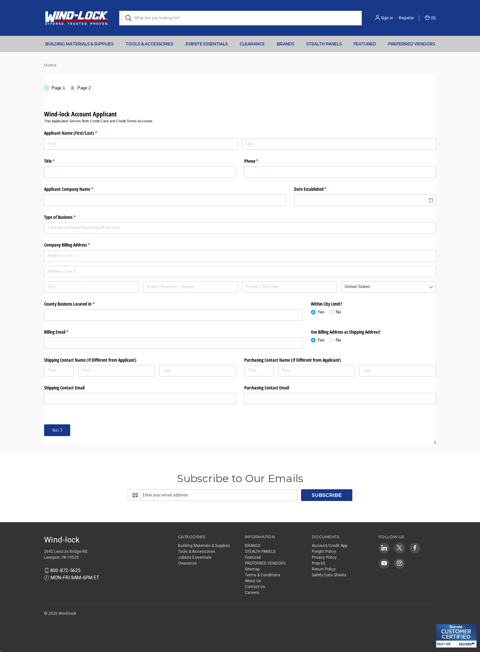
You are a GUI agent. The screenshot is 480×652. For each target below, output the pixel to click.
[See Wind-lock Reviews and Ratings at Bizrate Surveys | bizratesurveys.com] (456, 636)
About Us (253, 581)
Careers (252, 592)
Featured (365, 43)
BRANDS (285, 43)
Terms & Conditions (262, 575)
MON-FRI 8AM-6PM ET (75, 578)
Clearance (252, 43)
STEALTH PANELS (324, 43)
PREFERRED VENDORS (411, 43)
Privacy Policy (324, 557)
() (433, 18)
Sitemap (252, 569)
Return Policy (324, 569)
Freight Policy (324, 551)
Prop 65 (318, 563)
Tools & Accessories (149, 43)
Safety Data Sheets (329, 575)
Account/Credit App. (330, 545)
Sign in (387, 18)
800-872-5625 (65, 570)
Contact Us (255, 586)
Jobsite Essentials (206, 43)
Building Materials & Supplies (79, 43)
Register (406, 18)
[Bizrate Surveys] (445, 620)
